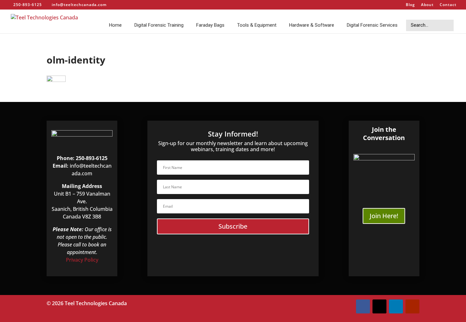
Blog (410, 5)
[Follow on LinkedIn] (396, 306)
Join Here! (384, 215)
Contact (448, 5)
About (427, 5)
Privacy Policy (82, 259)
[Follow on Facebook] (363, 306)
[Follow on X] (379, 306)
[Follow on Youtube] (412, 306)
